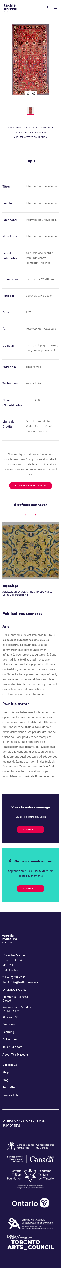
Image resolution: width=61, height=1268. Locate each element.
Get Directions (11, 970)
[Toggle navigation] (47, 7)
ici (30, 474)
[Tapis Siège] (30, 550)
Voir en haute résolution (30, 133)
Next (34, 515)
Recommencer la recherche (30, 486)
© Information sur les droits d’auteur (30, 128)
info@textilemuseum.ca (25, 982)
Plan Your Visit (11, 1017)
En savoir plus (30, 830)
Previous (27, 515)
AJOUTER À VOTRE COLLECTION (30, 137)
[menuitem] (30, 1026)
